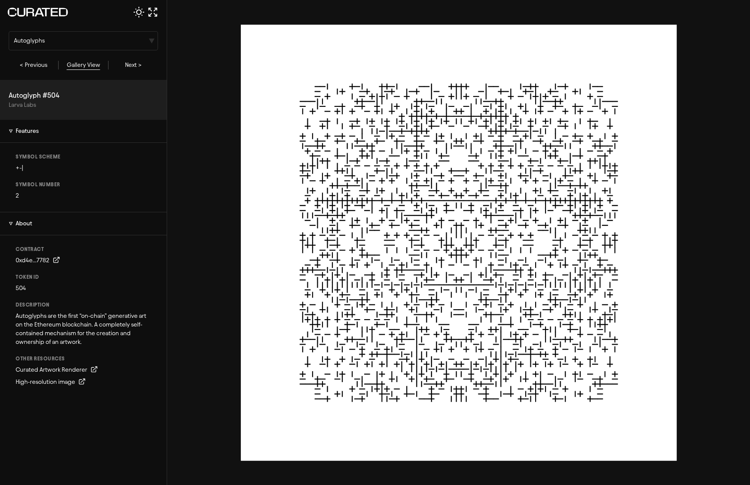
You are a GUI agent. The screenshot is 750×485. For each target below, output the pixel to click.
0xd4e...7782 (33, 260)
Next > (133, 65)
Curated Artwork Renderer (52, 369)
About (24, 223)
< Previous (33, 65)
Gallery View (83, 65)
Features (27, 131)
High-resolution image (46, 382)
